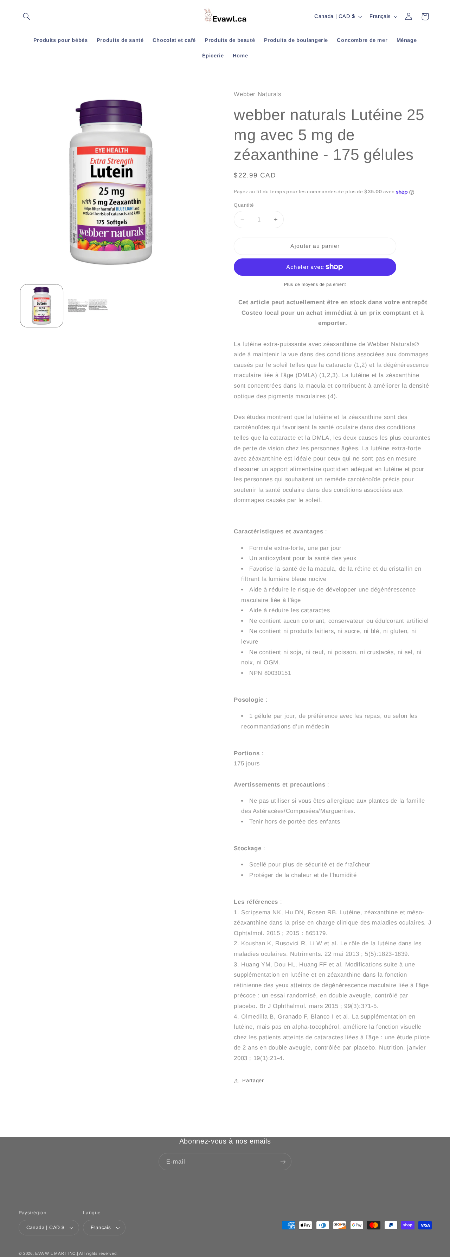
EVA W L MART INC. (56, 1253)
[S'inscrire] (283, 1161)
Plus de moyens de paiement (315, 284)
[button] (27, 16)
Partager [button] (253, 1080)
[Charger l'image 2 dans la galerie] (87, 305)
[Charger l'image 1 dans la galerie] (41, 305)
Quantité (244, 205)
